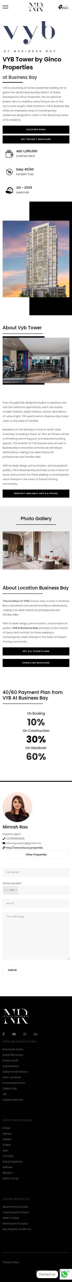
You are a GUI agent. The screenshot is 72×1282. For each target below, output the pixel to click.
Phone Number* (12, 887)
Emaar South (10, 1060)
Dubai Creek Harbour (15, 1071)
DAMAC (7, 1139)
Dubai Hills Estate (13, 1055)
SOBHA (7, 1145)
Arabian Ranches (13, 1099)
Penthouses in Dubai (15, 1223)
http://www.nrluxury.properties (24, 847)
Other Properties (36, 854)
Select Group (11, 1178)
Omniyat (8, 1156)
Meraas (7, 1133)
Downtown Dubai (13, 1049)
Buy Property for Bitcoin (17, 1229)
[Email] (35, 1034)
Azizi (5, 1150)
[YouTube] (14, 1034)
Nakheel (7, 1167)
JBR (5, 1094)
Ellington (8, 1173)
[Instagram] (24, 1034)
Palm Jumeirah (12, 1077)
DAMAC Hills (10, 1088)
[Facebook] (4, 1034)
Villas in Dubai (11, 1218)
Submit (12, 970)
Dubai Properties (13, 1161)
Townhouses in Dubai (15, 1212)
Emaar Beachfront (14, 1083)
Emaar (6, 1128)
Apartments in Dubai (15, 1207)
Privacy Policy (11, 1262)
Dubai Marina (11, 1066)
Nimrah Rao (15, 827)
